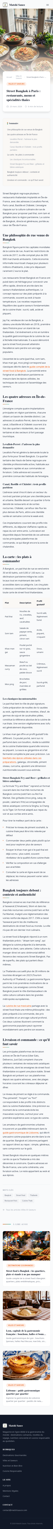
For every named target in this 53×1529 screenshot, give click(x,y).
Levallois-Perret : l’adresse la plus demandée (23, 140)
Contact (6, 1496)
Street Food (20, 1195)
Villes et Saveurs (10, 1460)
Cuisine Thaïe (27, 1201)
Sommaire (13, 123)
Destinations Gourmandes (14, 1455)
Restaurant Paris (11, 1201)
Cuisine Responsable (12, 1471)
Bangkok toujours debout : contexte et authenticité (23, 173)
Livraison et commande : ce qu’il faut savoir (25, 180)
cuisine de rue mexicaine (18, 1005)
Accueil (9, 77)
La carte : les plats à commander (20, 155)
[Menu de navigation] (47, 5)
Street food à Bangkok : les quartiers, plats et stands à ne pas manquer (25, 1272)
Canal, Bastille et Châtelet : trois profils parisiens (26, 148)
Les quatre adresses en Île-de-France (22, 135)
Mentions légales (10, 1491)
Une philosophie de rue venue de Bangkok (24, 130)
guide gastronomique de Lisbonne (20, 1132)
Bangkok (8, 1195)
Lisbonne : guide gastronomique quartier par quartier (23, 1392)
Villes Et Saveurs (19, 77)
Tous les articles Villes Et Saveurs (21, 1209)
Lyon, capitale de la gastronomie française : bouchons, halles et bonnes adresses (26, 1334)
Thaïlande (33, 1195)
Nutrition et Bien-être (12, 1465)
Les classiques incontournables (22, 160)
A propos (7, 1485)
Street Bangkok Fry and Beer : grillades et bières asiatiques (27, 165)
